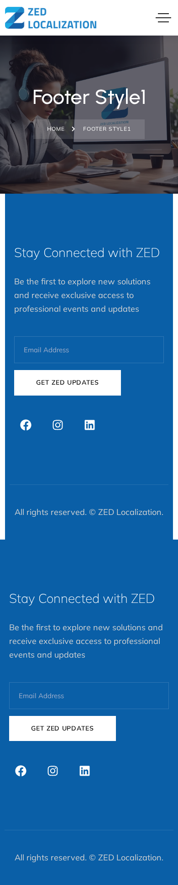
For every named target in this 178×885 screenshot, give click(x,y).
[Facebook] (25, 425)
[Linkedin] (89, 425)
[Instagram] (57, 425)
